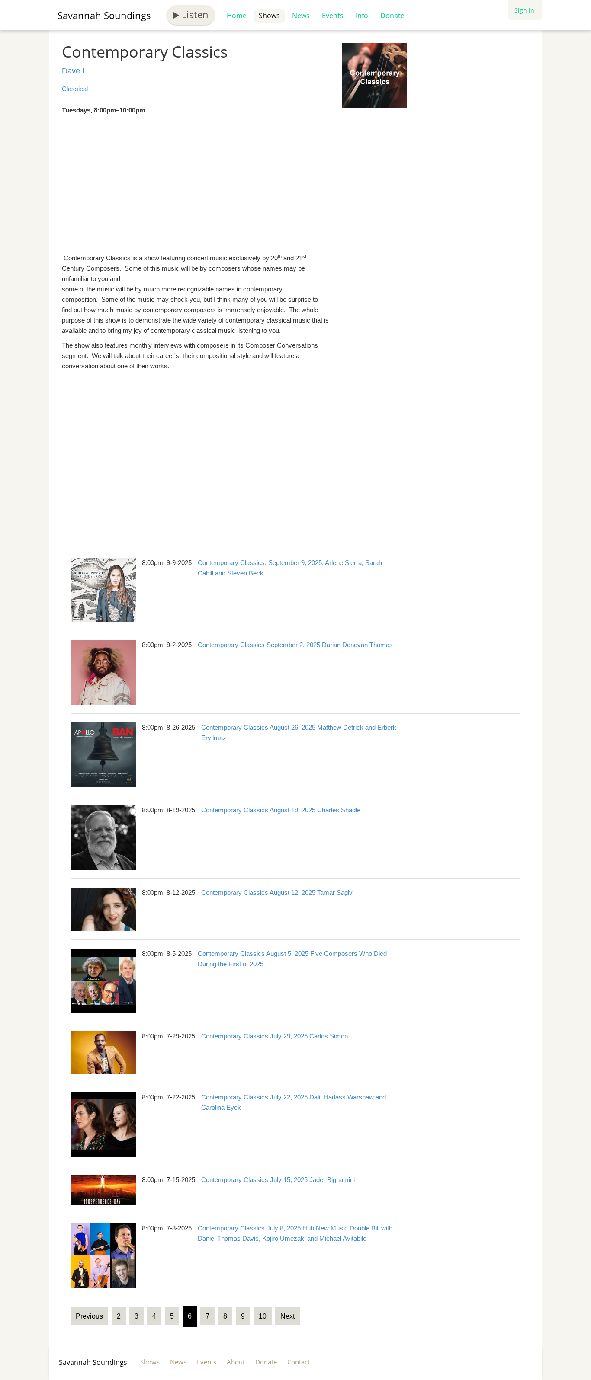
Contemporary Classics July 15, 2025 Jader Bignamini (278, 1179)
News (301, 15)
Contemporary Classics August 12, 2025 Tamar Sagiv (277, 892)
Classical (75, 89)
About (236, 1362)
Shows (269, 15)
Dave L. (75, 71)
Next (287, 1316)
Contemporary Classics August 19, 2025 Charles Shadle (280, 810)
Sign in (524, 10)
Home (237, 15)
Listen (194, 14)
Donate (392, 15)
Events (333, 15)
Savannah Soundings (104, 15)
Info (362, 15)
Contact (298, 1362)
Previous (89, 1316)
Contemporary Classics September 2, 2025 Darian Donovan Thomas (295, 644)
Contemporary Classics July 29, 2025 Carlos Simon (274, 1036)
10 (263, 1316)
